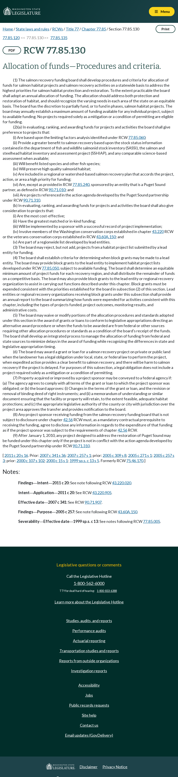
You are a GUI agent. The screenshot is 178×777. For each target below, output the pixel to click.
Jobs (89, 695)
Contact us (89, 725)
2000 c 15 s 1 (57, 460)
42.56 (68, 419)
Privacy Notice (114, 766)
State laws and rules (32, 29)
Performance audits (89, 630)
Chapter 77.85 (94, 29)
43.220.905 (101, 492)
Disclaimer (88, 766)
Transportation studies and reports (89, 650)
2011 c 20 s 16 (16, 455)
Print (166, 29)
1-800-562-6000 (89, 583)
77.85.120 (11, 37)
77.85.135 (58, 37)
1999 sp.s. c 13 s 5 (84, 460)
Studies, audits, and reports (89, 620)
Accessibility (89, 685)
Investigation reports (89, 670)
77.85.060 (136, 137)
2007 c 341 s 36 (53, 455)
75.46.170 (134, 460)
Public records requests (89, 705)
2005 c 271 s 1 (140, 455)
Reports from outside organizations (89, 660)
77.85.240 (81, 184)
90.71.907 (93, 502)
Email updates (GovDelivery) (89, 735)
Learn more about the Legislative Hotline (89, 602)
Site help (89, 715)
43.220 (158, 231)
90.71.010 (57, 189)
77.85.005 (151, 521)
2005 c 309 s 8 (114, 455)
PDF (11, 50)
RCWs (57, 29)
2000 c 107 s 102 (30, 460)
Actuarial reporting (89, 640)
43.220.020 (121, 482)
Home (8, 29)
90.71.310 (31, 200)
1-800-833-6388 (107, 591)
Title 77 (72, 29)
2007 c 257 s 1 (79, 455)
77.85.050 (50, 268)
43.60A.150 (106, 236)
